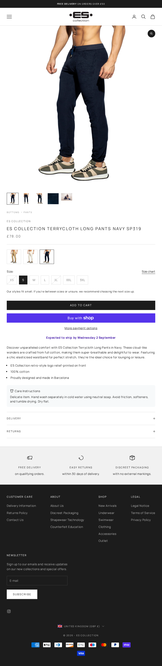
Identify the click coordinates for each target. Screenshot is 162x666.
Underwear (107, 513)
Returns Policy (17, 513)
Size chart (148, 271)
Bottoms (13, 212)
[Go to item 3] (40, 199)
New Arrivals (108, 506)
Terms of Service (143, 513)
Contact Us (15, 520)
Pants (28, 212)
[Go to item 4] (53, 199)
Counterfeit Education (66, 527)
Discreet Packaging (64, 513)
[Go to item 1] (13, 199)
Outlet (103, 541)
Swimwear (106, 520)
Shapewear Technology (67, 520)
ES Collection (19, 221)
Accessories (107, 534)
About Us (57, 506)
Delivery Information (21, 506)
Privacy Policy (141, 520)
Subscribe (22, 594)
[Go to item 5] (67, 197)
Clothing (105, 527)
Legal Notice (140, 506)
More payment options (81, 328)
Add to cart (81, 305)
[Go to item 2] (26, 199)
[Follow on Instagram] (9, 611)
